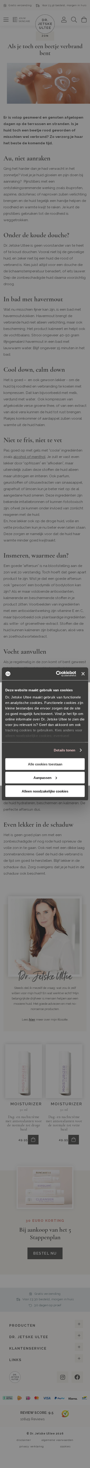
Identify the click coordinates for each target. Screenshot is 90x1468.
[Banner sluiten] (83, 673)
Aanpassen (42, 777)
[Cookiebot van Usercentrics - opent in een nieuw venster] (57, 674)
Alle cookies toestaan (45, 764)
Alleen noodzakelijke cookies (45, 791)
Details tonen (64, 750)
